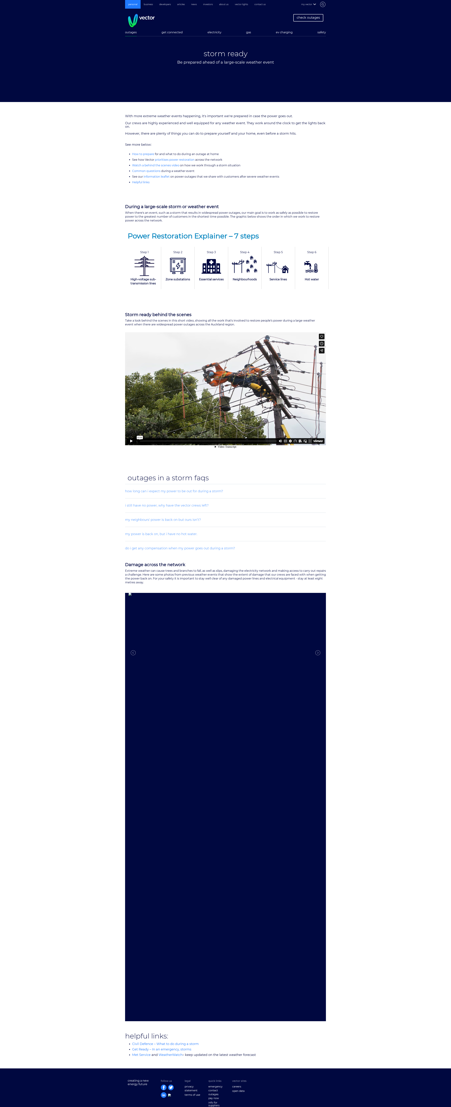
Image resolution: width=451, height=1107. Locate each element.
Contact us (260, 4)
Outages (131, 32)
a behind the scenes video (160, 165)
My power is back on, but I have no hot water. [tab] (161, 534)
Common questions (146, 171)
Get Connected (172, 32)
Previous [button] (133, 652)
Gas (248, 32)
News (194, 4)
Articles (181, 4)
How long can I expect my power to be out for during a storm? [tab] (174, 491)
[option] (225, 60)
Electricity (214, 32)
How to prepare (143, 154)
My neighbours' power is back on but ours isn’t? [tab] (163, 520)
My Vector (306, 4)
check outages (308, 18)
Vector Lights (241, 4)
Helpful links (141, 182)
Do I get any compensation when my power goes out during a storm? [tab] (180, 548)
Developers (165, 4)
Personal (132, 4)
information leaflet (156, 176)
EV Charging (284, 32)
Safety (321, 32)
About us (223, 4)
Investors (208, 4)
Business (148, 4)
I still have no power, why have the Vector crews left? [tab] (167, 505)
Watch (136, 165)
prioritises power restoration (174, 159)
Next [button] (317, 652)
